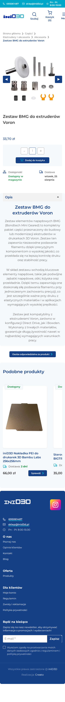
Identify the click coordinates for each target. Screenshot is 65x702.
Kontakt (7, 553)
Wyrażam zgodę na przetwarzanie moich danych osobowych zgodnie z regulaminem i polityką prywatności (33, 650)
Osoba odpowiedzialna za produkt (30, 354)
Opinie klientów (12, 547)
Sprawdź (36, 473)
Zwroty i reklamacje (14, 604)
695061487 (11, 3)
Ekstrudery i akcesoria (16, 37)
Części (29, 33)
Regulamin (9, 598)
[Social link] (55, 505)
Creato (39, 674)
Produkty (8, 575)
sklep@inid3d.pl (33, 3)
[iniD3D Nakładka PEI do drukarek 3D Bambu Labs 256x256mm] (25, 417)
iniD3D (52, 669)
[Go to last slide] (6, 79)
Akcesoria (40, 37)
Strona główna (12, 33)
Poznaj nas (9, 541)
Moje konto (9, 592)
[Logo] (14, 16)
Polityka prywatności (15, 610)
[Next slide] (58, 79)
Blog (5, 559)
